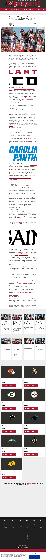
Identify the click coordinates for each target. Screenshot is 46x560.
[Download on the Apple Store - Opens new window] (20, 547)
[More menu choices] (28, 9)
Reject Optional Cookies (34, 555)
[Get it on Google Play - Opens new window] (26, 548)
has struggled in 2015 (13, 295)
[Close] (45, 556)
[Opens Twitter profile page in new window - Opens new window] (13, 25)
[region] (23, 556)
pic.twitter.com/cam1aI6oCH (23, 185)
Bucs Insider (12, 528)
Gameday (41, 524)
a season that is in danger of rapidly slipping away (23, 250)
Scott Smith (14, 23)
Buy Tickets (5, 385)
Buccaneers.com (30, 483)
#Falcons (12, 105)
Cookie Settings (34, 553)
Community (5, 527)
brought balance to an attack (28, 96)
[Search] (29, 9)
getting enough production (22, 217)
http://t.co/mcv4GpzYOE (17, 223)
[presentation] (44, 360)
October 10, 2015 (25, 187)
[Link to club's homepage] (2, 9)
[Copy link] (35, 23)
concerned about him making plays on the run (25, 173)
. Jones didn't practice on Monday (22, 100)
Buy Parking (12, 385)
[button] (20, 360)
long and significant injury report (23, 283)
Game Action (20, 523)
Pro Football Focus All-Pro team (25, 292)
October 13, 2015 (25, 109)
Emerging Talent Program (34, 524)
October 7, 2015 (27, 225)
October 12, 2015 (26, 135)
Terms (27, 542)
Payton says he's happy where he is (21, 255)
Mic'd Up (13, 527)
